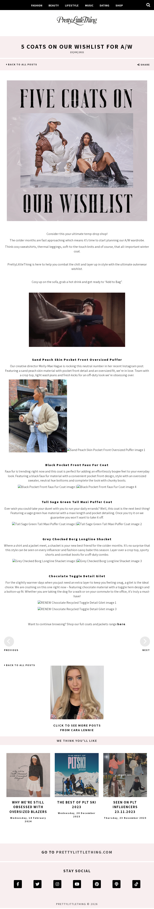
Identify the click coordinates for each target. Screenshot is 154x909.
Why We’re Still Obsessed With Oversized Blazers (28, 807)
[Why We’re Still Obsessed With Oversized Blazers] (28, 775)
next (146, 650)
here (121, 624)
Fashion (36, 5)
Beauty (54, 5)
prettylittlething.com (84, 852)
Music (89, 5)
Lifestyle (72, 5)
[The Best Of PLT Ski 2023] (76, 775)
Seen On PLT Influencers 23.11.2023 (125, 807)
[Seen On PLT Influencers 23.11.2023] (125, 775)
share (145, 64)
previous (9, 650)
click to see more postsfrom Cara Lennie (77, 727)
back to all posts (22, 64)
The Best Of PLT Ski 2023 (76, 804)
